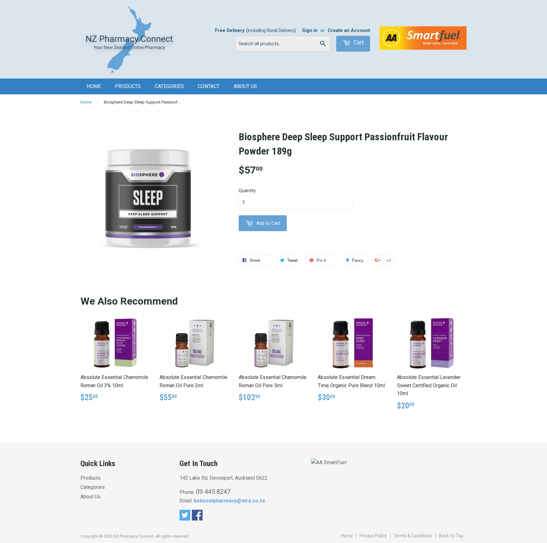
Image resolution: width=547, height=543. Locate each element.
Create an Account (349, 30)
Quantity (247, 190)
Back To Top (451, 535)
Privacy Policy (373, 535)
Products (128, 86)
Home (94, 86)
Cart (358, 42)
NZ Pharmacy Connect (133, 536)
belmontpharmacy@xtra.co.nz (229, 501)
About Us (245, 86)
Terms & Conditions (412, 535)
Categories (169, 86)
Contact (209, 86)
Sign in (310, 30)
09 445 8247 (213, 492)
